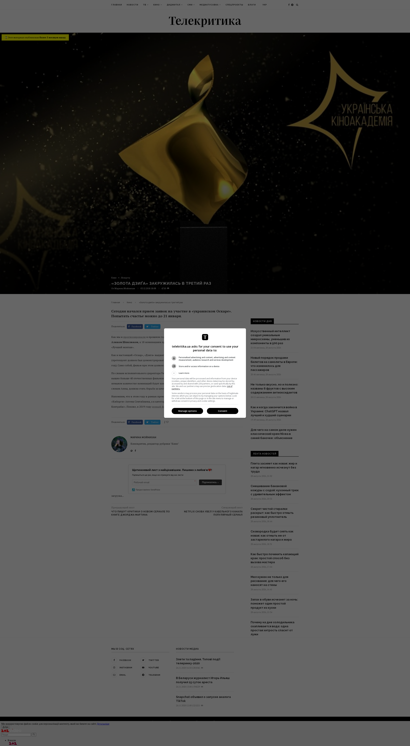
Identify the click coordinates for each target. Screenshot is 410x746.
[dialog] (205, 373)
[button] (205, 373)
